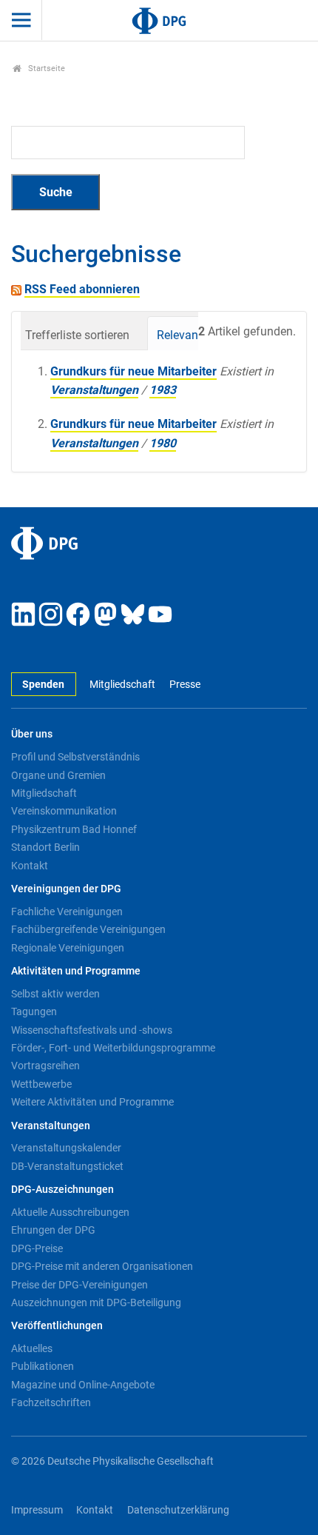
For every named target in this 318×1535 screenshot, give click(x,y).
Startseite (45, 68)
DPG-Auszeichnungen (62, 1189)
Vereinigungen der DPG (66, 889)
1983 (162, 390)
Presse (184, 684)
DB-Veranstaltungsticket (67, 1166)
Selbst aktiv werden (55, 994)
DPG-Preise (37, 1248)
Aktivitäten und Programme (76, 971)
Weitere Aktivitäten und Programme (92, 1102)
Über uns (32, 734)
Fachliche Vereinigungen (67, 911)
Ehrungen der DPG (53, 1230)
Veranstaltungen (94, 390)
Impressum (37, 1510)
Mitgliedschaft (122, 684)
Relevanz (180, 335)
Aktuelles (32, 1348)
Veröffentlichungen (57, 1326)
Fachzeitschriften (51, 1402)
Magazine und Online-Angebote (83, 1385)
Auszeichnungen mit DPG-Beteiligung (96, 1302)
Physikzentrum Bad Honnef (74, 829)
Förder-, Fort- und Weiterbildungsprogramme (113, 1048)
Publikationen (42, 1366)
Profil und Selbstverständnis (75, 757)
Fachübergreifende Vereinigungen (88, 929)
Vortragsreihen (45, 1065)
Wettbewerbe (41, 1084)
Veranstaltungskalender (66, 1148)
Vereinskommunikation (64, 811)
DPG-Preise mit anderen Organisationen (102, 1266)
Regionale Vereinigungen (67, 948)
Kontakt (29, 866)
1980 (162, 443)
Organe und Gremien (58, 775)
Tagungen (34, 1011)
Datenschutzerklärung (178, 1510)
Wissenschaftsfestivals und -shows (91, 1030)
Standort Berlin (45, 847)
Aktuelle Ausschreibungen (70, 1212)
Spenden (43, 684)
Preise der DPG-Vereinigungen (79, 1285)
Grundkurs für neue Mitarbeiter (133, 371)
